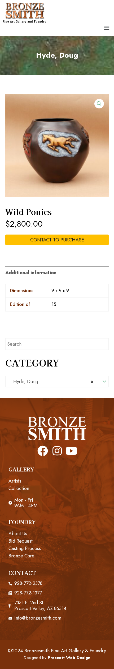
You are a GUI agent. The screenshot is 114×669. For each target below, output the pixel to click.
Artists (14, 481)
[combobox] (57, 381)
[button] (106, 28)
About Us (17, 533)
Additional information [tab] (30, 272)
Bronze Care (21, 555)
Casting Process (24, 548)
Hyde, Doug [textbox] (51, 381)
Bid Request (20, 541)
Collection (18, 488)
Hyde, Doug (57, 55)
